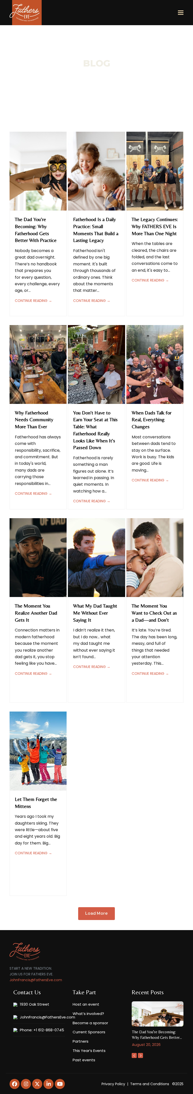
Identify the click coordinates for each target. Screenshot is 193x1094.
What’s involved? (88, 1013)
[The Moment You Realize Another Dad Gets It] (38, 557)
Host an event (86, 1004)
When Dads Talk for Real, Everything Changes (151, 419)
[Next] (140, 1055)
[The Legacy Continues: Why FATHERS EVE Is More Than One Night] (154, 171)
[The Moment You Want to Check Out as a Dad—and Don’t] (154, 557)
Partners (80, 1041)
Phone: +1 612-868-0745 (42, 1030)
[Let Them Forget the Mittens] (38, 751)
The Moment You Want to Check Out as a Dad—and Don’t (154, 612)
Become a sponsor (90, 1023)
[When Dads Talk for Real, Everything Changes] (154, 364)
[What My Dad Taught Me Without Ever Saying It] (96, 557)
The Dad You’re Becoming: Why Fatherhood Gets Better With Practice (156, 1037)
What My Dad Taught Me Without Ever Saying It (95, 612)
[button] (180, 13)
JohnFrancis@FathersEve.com (36, 979)
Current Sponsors (89, 1032)
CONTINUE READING (33, 300)
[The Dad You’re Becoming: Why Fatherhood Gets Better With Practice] (38, 171)
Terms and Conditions (149, 1083)
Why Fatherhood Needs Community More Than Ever (34, 419)
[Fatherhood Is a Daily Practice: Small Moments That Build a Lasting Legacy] (96, 171)
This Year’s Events (89, 1050)
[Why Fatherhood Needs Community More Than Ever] (38, 364)
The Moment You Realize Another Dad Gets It (36, 612)
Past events (84, 1060)
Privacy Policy (113, 1083)
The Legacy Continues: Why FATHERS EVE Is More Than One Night (155, 226)
